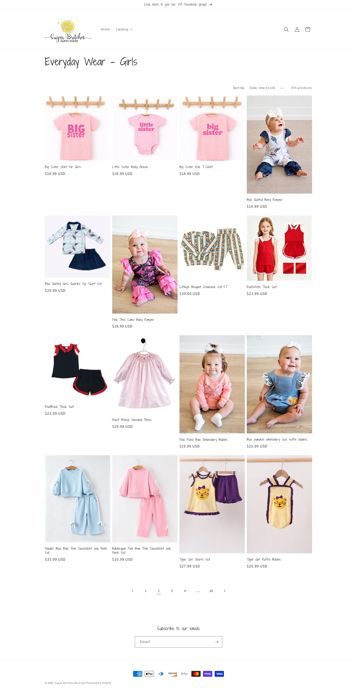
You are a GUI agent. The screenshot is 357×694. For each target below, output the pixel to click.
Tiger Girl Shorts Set (194, 559)
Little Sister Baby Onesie (130, 167)
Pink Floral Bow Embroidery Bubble (203, 440)
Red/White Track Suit (262, 287)
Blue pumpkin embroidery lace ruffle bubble (277, 439)
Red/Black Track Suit (59, 407)
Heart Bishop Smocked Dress (132, 420)
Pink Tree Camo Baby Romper (133, 320)
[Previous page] (132, 590)
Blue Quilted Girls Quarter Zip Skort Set (73, 284)
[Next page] (224, 590)
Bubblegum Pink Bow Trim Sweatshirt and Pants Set (141, 551)
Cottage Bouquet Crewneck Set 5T (203, 287)
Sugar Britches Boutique (71, 683)
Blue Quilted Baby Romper (264, 200)
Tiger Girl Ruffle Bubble (264, 559)
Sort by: (239, 88)
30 (211, 591)
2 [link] (159, 590)
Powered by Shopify (98, 683)
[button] (124, 29)
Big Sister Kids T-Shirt (196, 167)
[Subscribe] (216, 642)
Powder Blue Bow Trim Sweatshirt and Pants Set (76, 551)
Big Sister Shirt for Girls (63, 167)
